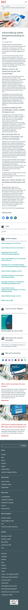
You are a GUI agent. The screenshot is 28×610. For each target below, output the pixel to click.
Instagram (4, 556)
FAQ (2, 524)
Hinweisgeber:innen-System (9, 586)
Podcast (3, 454)
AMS (4, 231)
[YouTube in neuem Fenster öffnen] (19, 360)
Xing (15, 217)
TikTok (3, 571)
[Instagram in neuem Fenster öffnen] (9, 360)
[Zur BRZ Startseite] (3, 2)
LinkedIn (11, 217)
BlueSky (3, 565)
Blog (2, 457)
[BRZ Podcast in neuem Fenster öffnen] (25, 360)
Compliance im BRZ (6, 595)
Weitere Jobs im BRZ (7, 300)
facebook (4, 553)
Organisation (5, 487)
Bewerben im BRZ (6, 536)
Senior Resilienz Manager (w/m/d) (11, 296)
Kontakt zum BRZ (6, 545)
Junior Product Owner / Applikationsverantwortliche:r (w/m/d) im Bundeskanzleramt (13, 289)
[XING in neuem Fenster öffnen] (22, 360)
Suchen (24, 445)
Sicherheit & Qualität (7, 502)
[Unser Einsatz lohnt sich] (14, 604)
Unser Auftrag (5, 481)
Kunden (3, 505)
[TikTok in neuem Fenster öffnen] (15, 360)
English (3, 466)
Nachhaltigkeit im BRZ (7, 521)
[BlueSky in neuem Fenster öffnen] (12, 360)
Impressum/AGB (6, 580)
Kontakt (3, 463)
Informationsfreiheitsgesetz (9, 589)
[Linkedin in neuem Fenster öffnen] (3, 360)
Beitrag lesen (5, 400)
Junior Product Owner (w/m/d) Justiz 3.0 (13, 248)
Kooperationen (5, 508)
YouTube (3, 568)
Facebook (7, 217)
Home (2, 6)
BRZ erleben (4, 542)
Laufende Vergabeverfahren (9, 472)
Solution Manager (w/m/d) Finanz (11, 243)
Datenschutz (4, 583)
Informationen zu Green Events (10, 592)
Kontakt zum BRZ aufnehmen (9, 527)
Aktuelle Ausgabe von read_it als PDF (12, 331)
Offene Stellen (5, 469)
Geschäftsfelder (5, 497)
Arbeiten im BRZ (6, 518)
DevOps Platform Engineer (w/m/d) (11, 271)
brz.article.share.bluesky (3, 217)
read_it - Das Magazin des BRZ (9, 574)
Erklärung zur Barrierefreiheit (9, 577)
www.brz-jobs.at (20, 208)
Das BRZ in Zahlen (6, 484)
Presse (8, 6)
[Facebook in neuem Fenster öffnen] (6, 360)
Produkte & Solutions (7, 500)
